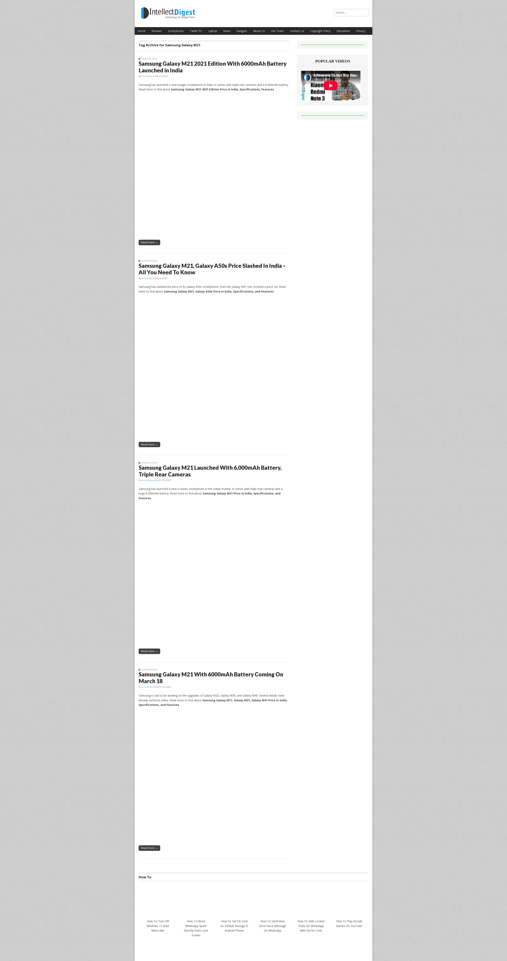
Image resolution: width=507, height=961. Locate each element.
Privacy (360, 31)
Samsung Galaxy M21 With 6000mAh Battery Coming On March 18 (211, 677)
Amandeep (146, 76)
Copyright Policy (320, 31)
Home (142, 31)
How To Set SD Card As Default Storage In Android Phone (234, 925)
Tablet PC (196, 31)
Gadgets (241, 31)
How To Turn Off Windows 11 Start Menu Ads (158, 925)
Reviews (157, 31)
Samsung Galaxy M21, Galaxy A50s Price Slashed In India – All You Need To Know (212, 269)
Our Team (277, 31)
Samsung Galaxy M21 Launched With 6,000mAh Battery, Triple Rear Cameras (210, 471)
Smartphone (176, 31)
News (227, 31)
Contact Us (297, 31)
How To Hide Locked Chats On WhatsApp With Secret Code (310, 925)
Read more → (149, 242)
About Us (259, 31)
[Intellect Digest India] (168, 10)
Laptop (212, 31)
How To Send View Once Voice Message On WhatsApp (272, 925)
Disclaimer (343, 31)
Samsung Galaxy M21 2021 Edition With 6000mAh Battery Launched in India (213, 67)
